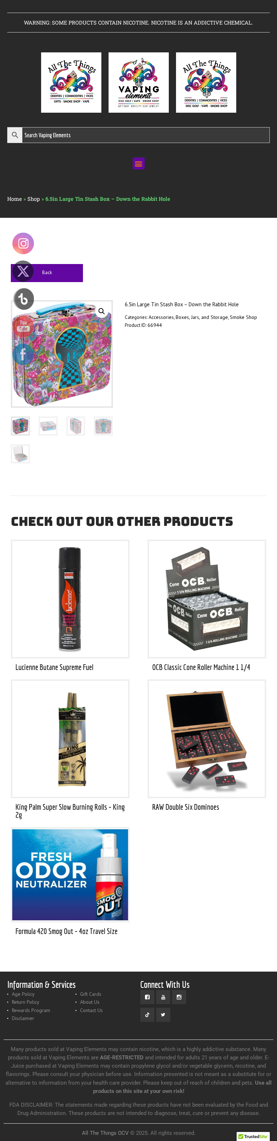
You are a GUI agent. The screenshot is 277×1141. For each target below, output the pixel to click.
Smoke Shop (243, 317)
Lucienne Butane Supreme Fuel (54, 667)
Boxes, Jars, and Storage (202, 317)
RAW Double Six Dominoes (185, 807)
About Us (90, 1002)
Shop (33, 198)
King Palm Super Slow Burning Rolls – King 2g (70, 810)
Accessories (161, 317)
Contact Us (91, 1010)
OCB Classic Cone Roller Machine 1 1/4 (201, 667)
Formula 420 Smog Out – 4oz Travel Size (67, 931)
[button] (139, 163)
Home (14, 198)
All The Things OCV (105, 1133)
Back (47, 272)
